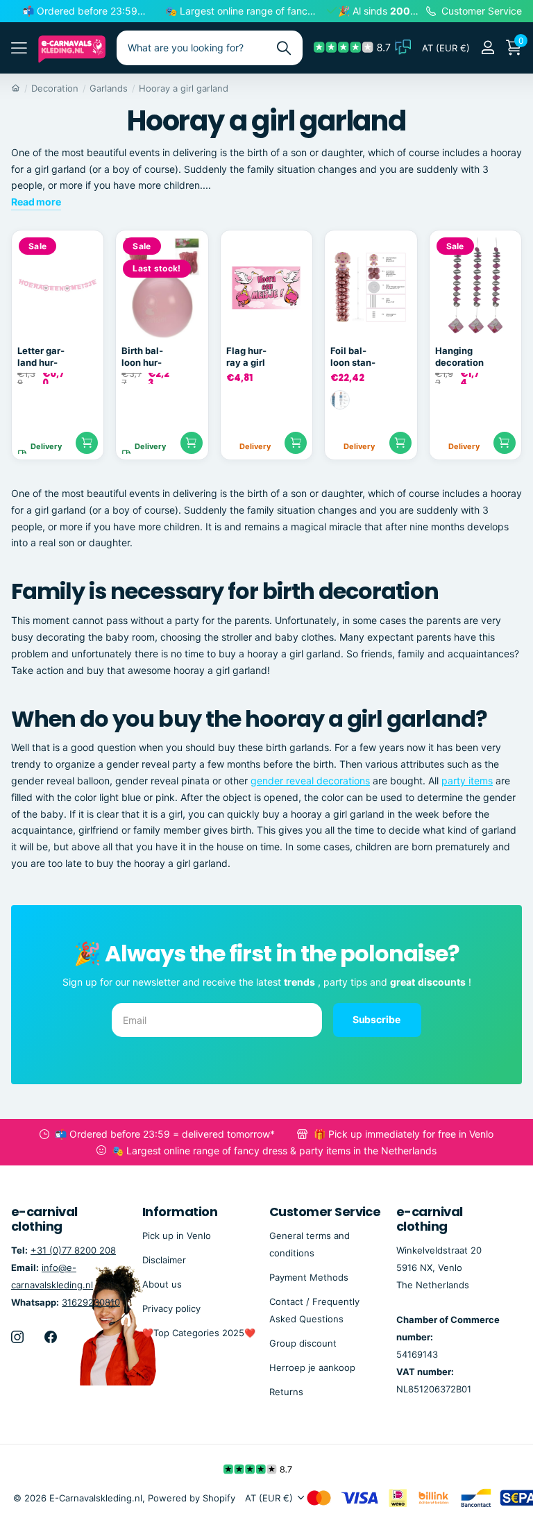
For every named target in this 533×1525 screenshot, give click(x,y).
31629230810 (91, 1302)
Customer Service (324, 1211)
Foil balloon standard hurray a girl (352, 357)
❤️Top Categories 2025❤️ (198, 1332)
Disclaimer (164, 1259)
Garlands (109, 88)
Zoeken (283, 48)
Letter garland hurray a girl (41, 357)
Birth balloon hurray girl (142, 357)
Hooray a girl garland (183, 88)
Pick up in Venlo (176, 1235)
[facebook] (50, 1337)
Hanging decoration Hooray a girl (459, 357)
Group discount (303, 1343)
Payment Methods (308, 1277)
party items (467, 780)
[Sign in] (487, 47)
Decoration (54, 88)
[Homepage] (15, 88)
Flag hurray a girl (246, 356)
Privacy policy (171, 1308)
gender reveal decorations (310, 780)
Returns (286, 1391)
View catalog (19, 47)
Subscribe (378, 1019)
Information (179, 1211)
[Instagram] (17, 1337)
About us (162, 1284)
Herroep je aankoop (312, 1367)
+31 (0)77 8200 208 (73, 1250)
